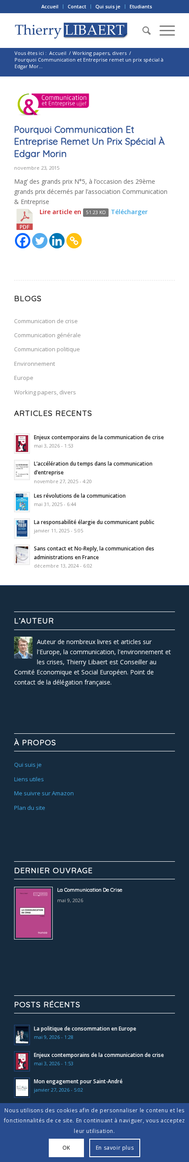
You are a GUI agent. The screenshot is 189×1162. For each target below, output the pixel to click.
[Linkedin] (57, 240)
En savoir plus (115, 1147)
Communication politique (47, 349)
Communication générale (47, 335)
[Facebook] (22, 240)
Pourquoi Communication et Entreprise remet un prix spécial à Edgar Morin (89, 141)
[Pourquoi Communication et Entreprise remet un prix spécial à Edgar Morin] (53, 106)
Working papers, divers (100, 53)
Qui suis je (107, 6)
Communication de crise (46, 321)
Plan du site (29, 808)
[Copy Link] (74, 240)
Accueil (49, 6)
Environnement (34, 364)
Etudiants (141, 6)
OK (66, 1147)
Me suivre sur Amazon (44, 793)
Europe (23, 378)
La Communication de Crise (89, 889)
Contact (77, 6)
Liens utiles (29, 779)
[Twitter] (39, 240)
